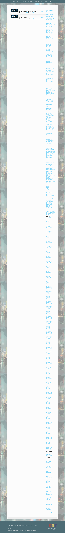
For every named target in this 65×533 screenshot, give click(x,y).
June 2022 (48, 280)
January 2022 (48, 286)
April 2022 (48, 282)
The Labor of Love (49, 54)
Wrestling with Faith (49, 78)
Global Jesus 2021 (49, 62)
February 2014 (48, 404)
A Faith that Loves (49, 22)
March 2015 (48, 388)
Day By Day (48, 46)
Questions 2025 (49, 23)
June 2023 (48, 265)
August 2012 (48, 427)
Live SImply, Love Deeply (50, 24)
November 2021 (49, 288)
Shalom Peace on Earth (50, 18)
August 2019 (48, 322)
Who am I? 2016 (49, 133)
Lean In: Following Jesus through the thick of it (50, 153)
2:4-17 (27, 12)
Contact (46, 1)
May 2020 (48, 311)
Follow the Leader (49, 171)
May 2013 (48, 416)
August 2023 (48, 262)
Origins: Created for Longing (27, 11)
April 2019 (48, 327)
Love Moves (48, 77)
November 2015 (49, 378)
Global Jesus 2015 (49, 147)
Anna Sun (48, 493)
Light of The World (49, 29)
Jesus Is (47, 144)
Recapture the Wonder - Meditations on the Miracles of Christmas (50, 195)
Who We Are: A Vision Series (50, 97)
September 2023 (49, 261)
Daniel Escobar (48, 478)
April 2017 (48, 357)
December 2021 (49, 287)
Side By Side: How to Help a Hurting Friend (49, 40)
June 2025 (48, 235)
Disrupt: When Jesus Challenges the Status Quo (50, 71)
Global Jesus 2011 (49, 207)
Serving (24, 1)
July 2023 (48, 263)
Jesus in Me (48, 36)
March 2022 (48, 283)
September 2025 (49, 231)
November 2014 (49, 393)
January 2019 (48, 331)
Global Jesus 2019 (49, 87)
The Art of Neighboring (50, 115)
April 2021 (48, 297)
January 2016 (48, 376)
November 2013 (49, 408)
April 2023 (48, 267)
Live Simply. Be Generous (49, 206)
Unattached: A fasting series (49, 80)
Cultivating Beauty (49, 75)
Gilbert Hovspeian (49, 494)
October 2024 (48, 245)
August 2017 (48, 352)
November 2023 (49, 258)
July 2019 (48, 323)
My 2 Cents (48, 73)
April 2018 (48, 342)
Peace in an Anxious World (49, 15)
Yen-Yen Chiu (48, 509)
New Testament (49, 455)
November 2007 (49, 447)
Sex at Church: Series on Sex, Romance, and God (50, 212)
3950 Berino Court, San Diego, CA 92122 (18, 530)
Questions (48, 189)
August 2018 (48, 337)
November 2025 (49, 228)
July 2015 (48, 383)
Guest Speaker (48, 487)
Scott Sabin (48, 503)
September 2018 (49, 336)
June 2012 (48, 429)
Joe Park (47, 473)
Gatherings (30, 1)
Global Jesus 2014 (49, 167)
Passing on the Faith (49, 135)
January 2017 (48, 361)
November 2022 (49, 273)
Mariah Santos (48, 461)
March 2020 (48, 313)
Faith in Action (48, 44)
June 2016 (48, 369)
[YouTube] (50, 525)
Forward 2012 (48, 200)
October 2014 (48, 394)
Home (14, 1)
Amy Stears (48, 476)
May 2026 (48, 221)
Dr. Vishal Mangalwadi (50, 512)
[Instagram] (53, 525)
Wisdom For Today (49, 32)
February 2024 (48, 255)
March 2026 (48, 223)
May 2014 (48, 401)
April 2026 (48, 222)
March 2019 (48, 328)
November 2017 (49, 348)
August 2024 (48, 247)
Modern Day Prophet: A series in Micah (50, 89)
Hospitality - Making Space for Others (49, 157)
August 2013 (48, 412)
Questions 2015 (49, 158)
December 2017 (49, 347)
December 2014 (49, 392)
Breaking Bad (48, 132)
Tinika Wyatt (48, 466)
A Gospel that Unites (49, 33)
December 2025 (49, 227)
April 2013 (48, 417)
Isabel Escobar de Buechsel (49, 492)
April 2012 (48, 432)
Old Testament (34, 12)
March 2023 (48, 268)
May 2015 (48, 386)
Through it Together (49, 63)
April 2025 (48, 237)
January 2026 (48, 226)
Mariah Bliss (48, 465)
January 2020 (48, 316)
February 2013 (48, 419)
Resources (37, 1)
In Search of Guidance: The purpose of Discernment (50, 117)
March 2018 (48, 343)
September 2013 (49, 411)
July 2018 (48, 338)
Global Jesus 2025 (49, 19)
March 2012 (48, 433)
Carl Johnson (48, 472)
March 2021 (48, 298)
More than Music (49, 121)
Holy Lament (48, 45)
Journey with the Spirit (50, 20)
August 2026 (48, 217)
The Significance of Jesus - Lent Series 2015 (50, 160)
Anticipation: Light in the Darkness (50, 85)
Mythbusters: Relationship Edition (49, 114)
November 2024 (49, 243)
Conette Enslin (48, 468)
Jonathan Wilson (49, 463)
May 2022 (48, 281)
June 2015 (48, 384)
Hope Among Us (49, 37)
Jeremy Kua (48, 481)
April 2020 (48, 312)
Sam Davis (48, 460)
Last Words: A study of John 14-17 (50, 120)
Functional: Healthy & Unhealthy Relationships (50, 198)
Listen (42, 10)
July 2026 (48, 218)
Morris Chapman (49, 495)
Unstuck (47, 67)
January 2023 (48, 271)
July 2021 (48, 293)
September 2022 (49, 276)
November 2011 (49, 438)
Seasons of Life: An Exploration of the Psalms (50, 137)
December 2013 (49, 407)
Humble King (48, 50)
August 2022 (48, 277)
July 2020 (48, 308)
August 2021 (48, 292)
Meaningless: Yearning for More (50, 214)
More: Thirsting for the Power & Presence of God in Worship (50, 203)
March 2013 (48, 418)
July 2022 (48, 278)
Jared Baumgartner (49, 458)
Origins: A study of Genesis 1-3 (49, 125)
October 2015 (48, 379)
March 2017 (48, 358)
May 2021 (48, 296)
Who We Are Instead (49, 10)
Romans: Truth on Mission (49, 187)
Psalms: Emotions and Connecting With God (50, 69)
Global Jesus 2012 (49, 196)
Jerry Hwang (48, 497)
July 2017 (48, 353)
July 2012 (48, 428)
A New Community (49, 110)
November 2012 (49, 423)
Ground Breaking (49, 99)
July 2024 (48, 248)
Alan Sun (47, 483)
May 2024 (48, 251)
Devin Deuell (48, 471)
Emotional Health (49, 139)
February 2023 (48, 270)
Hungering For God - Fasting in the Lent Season (49, 179)
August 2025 (48, 232)
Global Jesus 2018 (49, 101)
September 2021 (49, 291)
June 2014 (48, 399)
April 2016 (48, 372)
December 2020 (49, 302)
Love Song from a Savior (50, 181)
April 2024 (48, 252)
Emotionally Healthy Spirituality (49, 31)
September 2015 (49, 381)
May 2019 (48, 326)
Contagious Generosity (50, 145)
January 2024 (48, 256)
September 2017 (49, 351)
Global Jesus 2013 (49, 183)
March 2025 (48, 238)
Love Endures (48, 95)
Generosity (48, 182)
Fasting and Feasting (49, 35)
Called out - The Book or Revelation (50, 58)
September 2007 (49, 449)
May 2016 (48, 371)
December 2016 (49, 362)
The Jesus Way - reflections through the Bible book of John (50, 192)
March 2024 (48, 253)
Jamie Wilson (48, 510)
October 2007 (48, 448)
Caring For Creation (49, 94)
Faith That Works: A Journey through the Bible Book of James (50, 169)
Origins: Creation (24, 17)
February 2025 (48, 240)
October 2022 (48, 275)
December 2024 (49, 242)
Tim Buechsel (48, 498)
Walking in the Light (49, 11)
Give (42, 1)
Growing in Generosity (50, 134)
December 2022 (49, 272)
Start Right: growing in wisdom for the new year (50, 128)
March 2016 (48, 373)
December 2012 (49, 422)
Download (42, 11)
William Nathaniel (49, 502)
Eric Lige (47, 482)
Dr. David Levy (48, 508)
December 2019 (49, 317)
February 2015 (48, 389)
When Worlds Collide (49, 81)
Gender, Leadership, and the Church (50, 91)
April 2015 (48, 387)
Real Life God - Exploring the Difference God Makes (50, 176)
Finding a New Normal (50, 56)
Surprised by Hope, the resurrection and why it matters (50, 141)
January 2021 (48, 301)
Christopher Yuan (49, 504)
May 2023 (48, 266)
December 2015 (49, 377)
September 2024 (49, 246)
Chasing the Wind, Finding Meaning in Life (50, 93)
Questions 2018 (49, 108)
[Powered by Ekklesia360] (55, 529)
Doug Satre (48, 488)
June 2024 (48, 250)
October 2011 (48, 439)
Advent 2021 (48, 61)
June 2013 (48, 414)
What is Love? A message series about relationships (50, 149)
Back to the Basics (49, 126)
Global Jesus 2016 (49, 130)
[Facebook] (56, 525)
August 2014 (48, 397)
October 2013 (48, 409)
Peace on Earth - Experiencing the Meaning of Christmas (50, 165)
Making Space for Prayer (50, 151)
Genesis (24, 12)
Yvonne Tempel (48, 477)
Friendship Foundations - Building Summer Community (50, 173)
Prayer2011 (48, 210)
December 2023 (49, 257)
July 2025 (48, 233)
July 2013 (48, 413)
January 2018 (48, 346)
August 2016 (48, 367)
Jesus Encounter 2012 (50, 201)
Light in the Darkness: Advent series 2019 (50, 83)
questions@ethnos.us (33, 530)
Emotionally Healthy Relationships (49, 17)
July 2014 (48, 398)
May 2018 (48, 341)
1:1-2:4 (27, 18)
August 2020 (48, 307)
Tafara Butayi (48, 486)
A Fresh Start (48, 49)
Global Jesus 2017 (49, 112)
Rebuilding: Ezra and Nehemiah (49, 65)
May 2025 (48, 236)
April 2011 (48, 442)
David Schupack (49, 467)
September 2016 (49, 366)
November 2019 (49, 318)
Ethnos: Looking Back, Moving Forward (50, 155)
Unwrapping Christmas (50, 129)
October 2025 (48, 230)
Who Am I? (48, 185)
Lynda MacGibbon (49, 470)
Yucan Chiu (48, 499)
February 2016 (48, 374)
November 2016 (49, 363)
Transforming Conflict (49, 38)
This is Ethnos (48, 188)
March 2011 (48, 443)
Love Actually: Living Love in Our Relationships (50, 26)
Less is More (48, 109)
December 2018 (49, 332)
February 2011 (48, 444)
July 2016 (48, 368)
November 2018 (49, 333)
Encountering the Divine (50, 55)
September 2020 (49, 306)
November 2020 (49, 303)
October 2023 (48, 260)
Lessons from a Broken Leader (50, 163)
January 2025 (48, 241)
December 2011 (49, 437)
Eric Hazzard (48, 507)
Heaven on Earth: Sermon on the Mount (50, 105)
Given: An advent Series (50, 100)
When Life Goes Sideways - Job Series (50, 107)
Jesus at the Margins (49, 51)
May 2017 (48, 356)
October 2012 (48, 424)
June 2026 (48, 220)
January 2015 (48, 391)
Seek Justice (48, 143)
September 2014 (49, 396)
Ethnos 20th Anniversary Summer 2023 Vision (50, 42)
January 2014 (48, 406)
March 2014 (48, 403)
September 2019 (49, 321)
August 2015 (48, 382)
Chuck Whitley (48, 505)
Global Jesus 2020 (49, 74)
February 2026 (48, 225)
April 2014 (48, 402)
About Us (19, 1)
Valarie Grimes (48, 462)
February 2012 (48, 434)
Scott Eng (48, 500)
